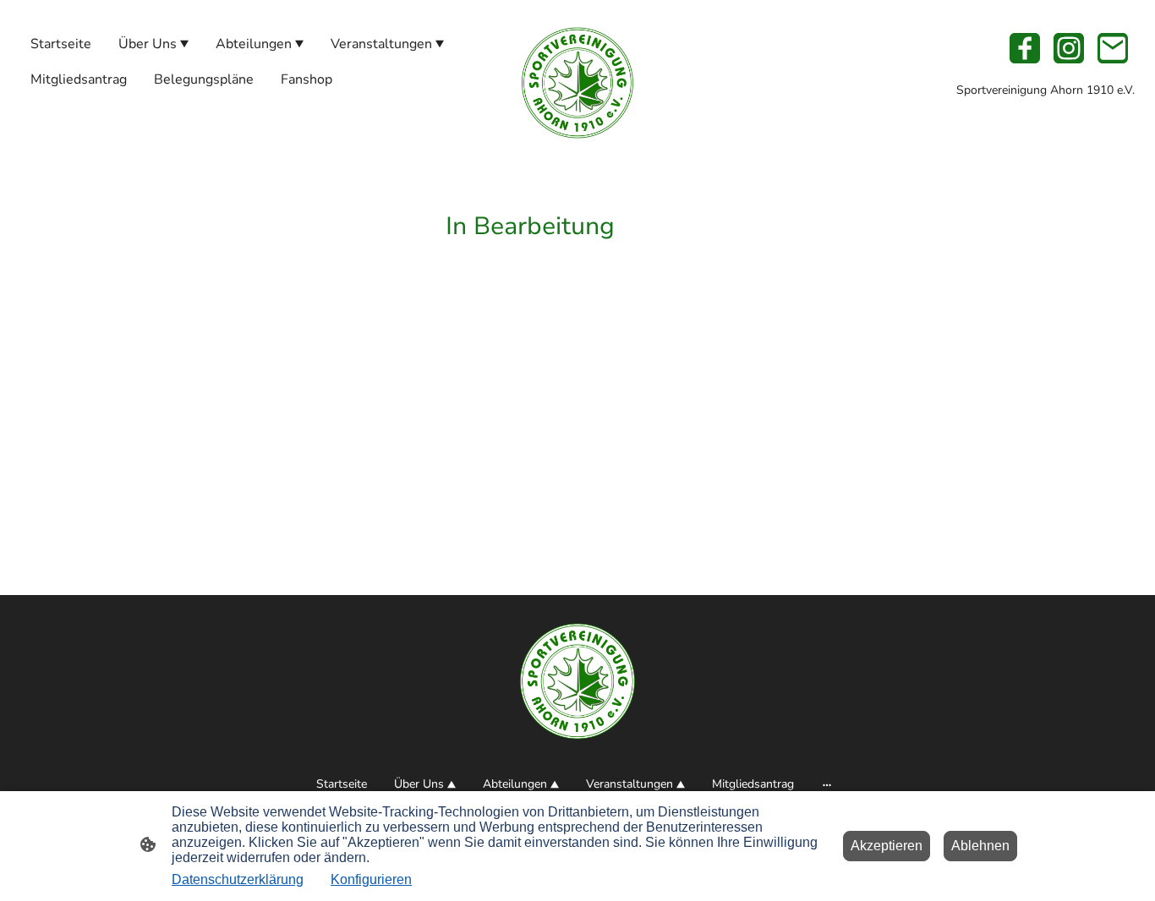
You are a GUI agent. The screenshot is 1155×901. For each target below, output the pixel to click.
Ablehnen (980, 845)
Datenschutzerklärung (238, 879)
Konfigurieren (371, 879)
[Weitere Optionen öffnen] (827, 783)
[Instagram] (1069, 48)
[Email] (1113, 48)
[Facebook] (1025, 48)
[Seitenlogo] (577, 82)
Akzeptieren (886, 845)
